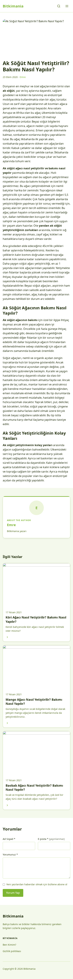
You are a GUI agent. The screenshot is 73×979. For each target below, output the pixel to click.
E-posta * (51, 839)
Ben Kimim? (9, 944)
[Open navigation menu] (66, 6)
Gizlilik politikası (12, 951)
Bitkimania (13, 5)
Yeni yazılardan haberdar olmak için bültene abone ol (36, 884)
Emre (11, 525)
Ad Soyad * (9, 839)
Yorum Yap (13, 893)
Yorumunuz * (10, 854)
